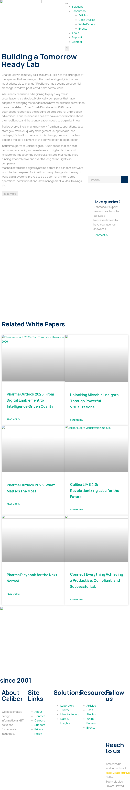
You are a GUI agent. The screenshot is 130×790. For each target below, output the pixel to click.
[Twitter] (110, 713)
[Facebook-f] (119, 713)
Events (83, 28)
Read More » (13, 419)
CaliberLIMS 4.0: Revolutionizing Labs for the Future (94, 490)
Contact (77, 42)
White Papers (87, 24)
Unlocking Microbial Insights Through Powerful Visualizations (94, 400)
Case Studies (87, 20)
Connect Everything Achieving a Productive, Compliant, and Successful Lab (96, 580)
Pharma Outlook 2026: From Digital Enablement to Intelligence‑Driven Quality (30, 400)
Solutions (77, 6)
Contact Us (100, 235)
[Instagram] (119, 723)
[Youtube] (110, 733)
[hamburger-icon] (66, 3)
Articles (83, 15)
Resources (79, 11)
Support (77, 37)
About (75, 33)
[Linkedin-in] (110, 723)
